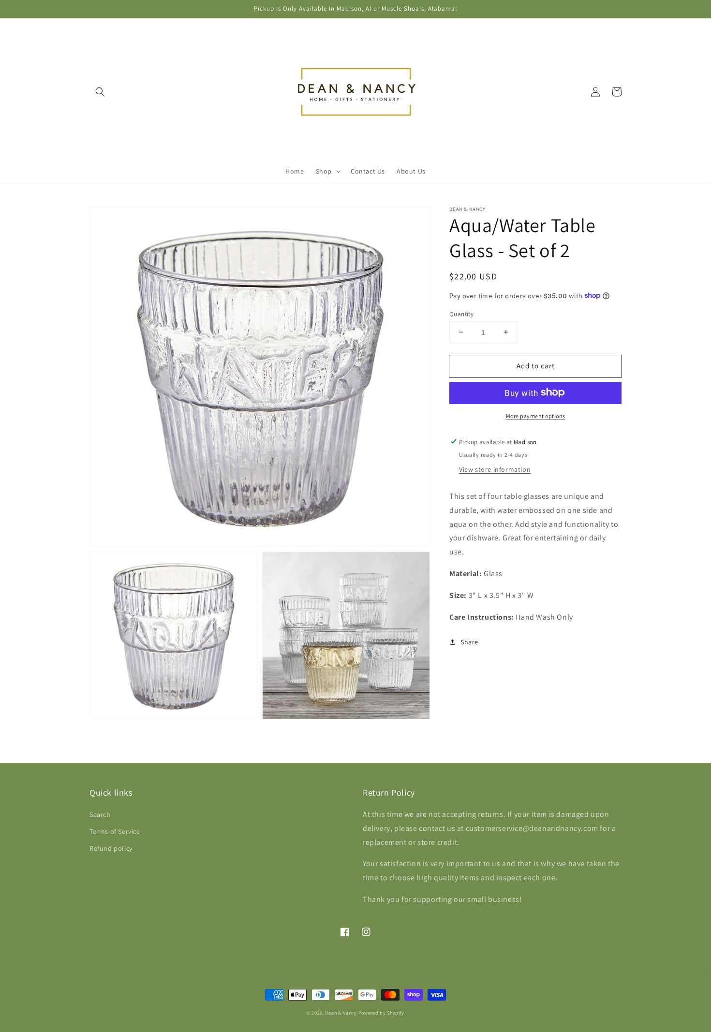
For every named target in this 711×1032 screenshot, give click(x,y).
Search (100, 814)
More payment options (535, 415)
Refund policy (111, 848)
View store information (495, 469)
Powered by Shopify (381, 1013)
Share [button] (469, 642)
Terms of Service (114, 831)
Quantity (461, 313)
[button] (100, 91)
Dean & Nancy (340, 1013)
